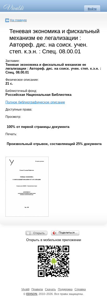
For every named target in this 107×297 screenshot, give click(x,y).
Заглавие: (12, 61)
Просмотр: (13, 117)
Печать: (11, 134)
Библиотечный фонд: (21, 91)
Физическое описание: (22, 80)
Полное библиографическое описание (35, 102)
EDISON (31, 293)
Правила (37, 289)
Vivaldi (25, 289)
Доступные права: (18, 109)
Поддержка (65, 289)
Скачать (50, 289)
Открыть (39, 233)
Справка (80, 289)
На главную (18, 20)
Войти (92, 8)
